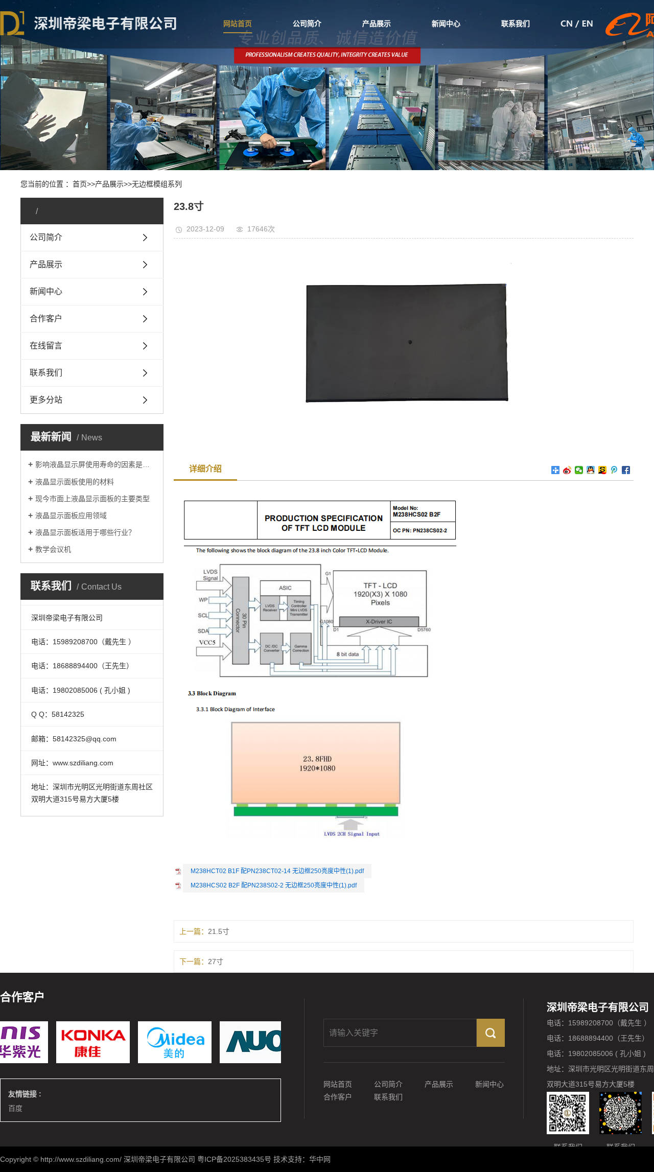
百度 (15, 1108)
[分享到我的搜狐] (602, 470)
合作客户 (337, 1097)
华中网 (320, 1159)
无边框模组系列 (157, 184)
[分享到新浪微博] (567, 470)
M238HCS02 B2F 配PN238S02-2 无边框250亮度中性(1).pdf (274, 885)
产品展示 (376, 23)
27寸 (215, 961)
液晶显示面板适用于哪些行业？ (85, 532)
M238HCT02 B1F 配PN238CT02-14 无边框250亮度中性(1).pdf (277, 871)
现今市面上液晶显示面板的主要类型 (92, 499)
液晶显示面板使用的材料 (74, 482)
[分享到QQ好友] (591, 470)
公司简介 (307, 23)
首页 (80, 184)
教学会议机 (53, 549)
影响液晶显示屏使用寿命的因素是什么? (95, 464)
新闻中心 (446, 23)
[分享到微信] (579, 470)
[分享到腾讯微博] (614, 470)
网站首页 (237, 23)
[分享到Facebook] (626, 470)
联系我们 (515, 23)
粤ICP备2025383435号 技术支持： (253, 1159)
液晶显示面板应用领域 (71, 515)
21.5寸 (218, 931)
